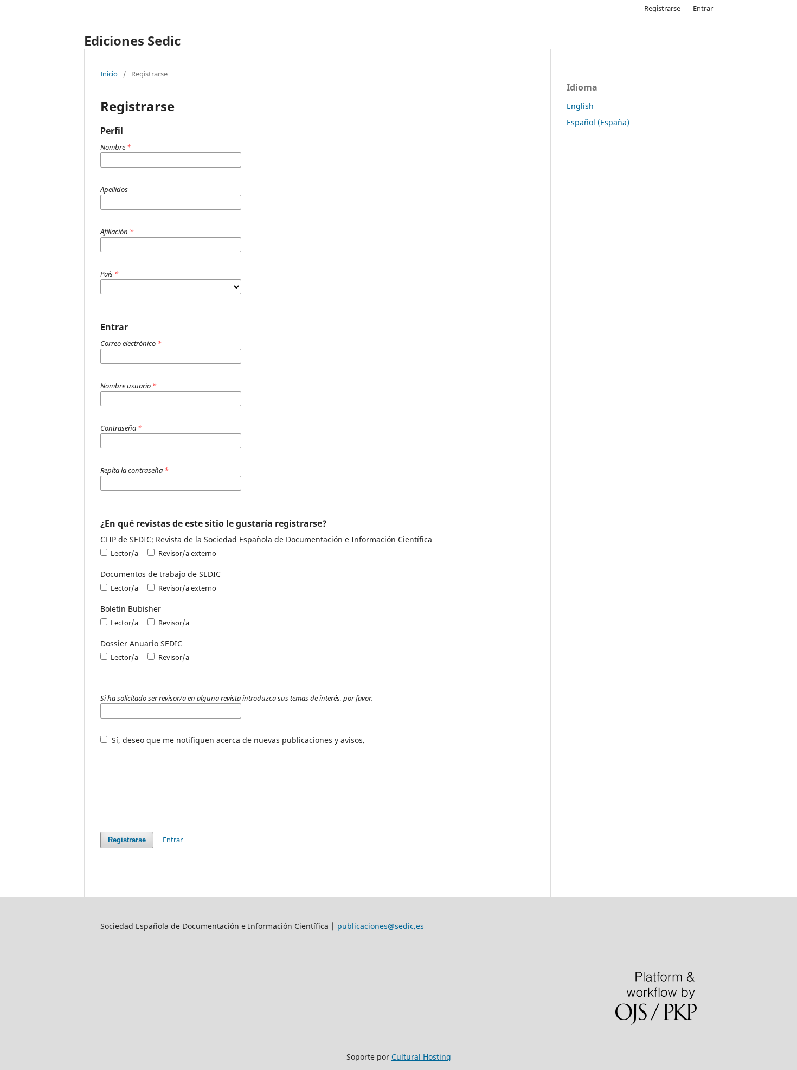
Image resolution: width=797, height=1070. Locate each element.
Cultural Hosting (421, 1057)
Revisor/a (173, 622)
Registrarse (662, 8)
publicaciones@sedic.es (380, 926)
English (580, 106)
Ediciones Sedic (132, 40)
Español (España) (598, 122)
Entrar (703, 8)
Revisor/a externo (186, 553)
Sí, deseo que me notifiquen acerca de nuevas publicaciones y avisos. (237, 740)
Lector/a (123, 553)
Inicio (109, 74)
